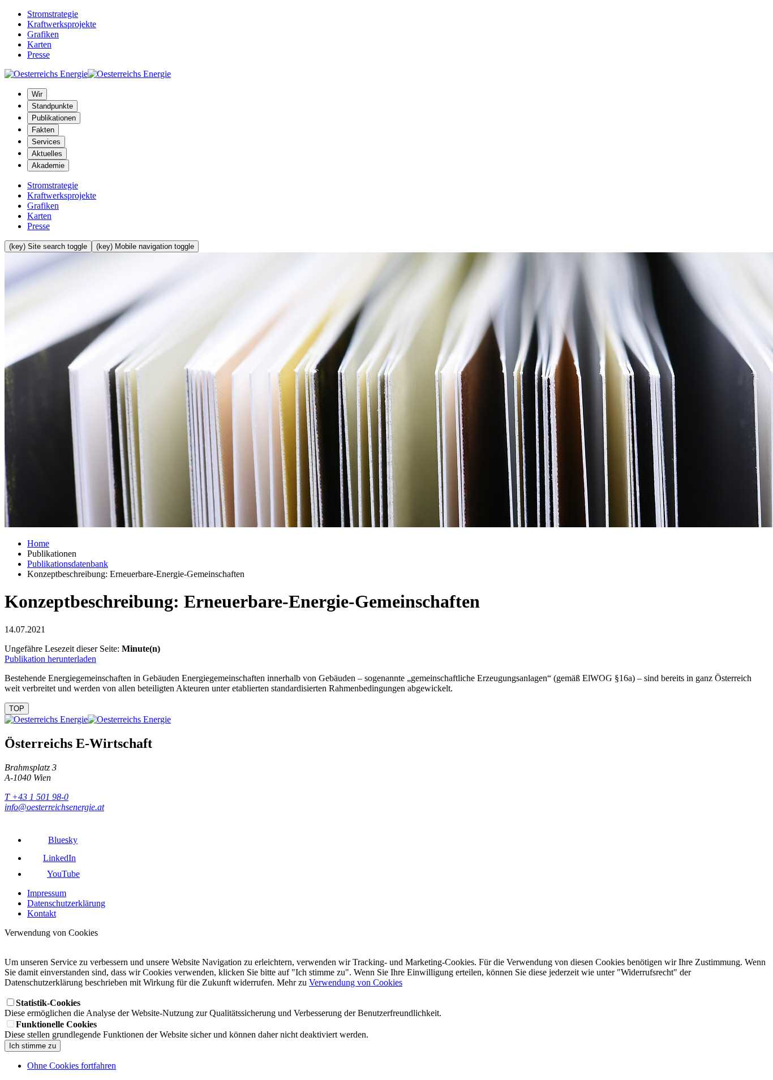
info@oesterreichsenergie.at (54, 807)
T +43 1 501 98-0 (36, 797)
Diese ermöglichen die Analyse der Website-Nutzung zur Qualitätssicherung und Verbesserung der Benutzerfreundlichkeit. (223, 1008)
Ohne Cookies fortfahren (71, 1065)
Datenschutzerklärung (66, 903)
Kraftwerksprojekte (61, 24)
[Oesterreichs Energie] (88, 74)
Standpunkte (52, 106)
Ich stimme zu (32, 1046)
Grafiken (43, 34)
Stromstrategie (52, 14)
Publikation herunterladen (50, 659)
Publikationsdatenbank (67, 564)
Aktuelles (47, 153)
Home (38, 543)
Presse (38, 54)
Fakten (43, 130)
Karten (39, 44)
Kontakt (41, 913)
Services (46, 141)
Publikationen (54, 118)
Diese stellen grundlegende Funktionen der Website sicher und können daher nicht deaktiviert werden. (186, 1029)
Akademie (48, 165)
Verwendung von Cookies (355, 982)
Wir (37, 94)
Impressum (46, 893)
